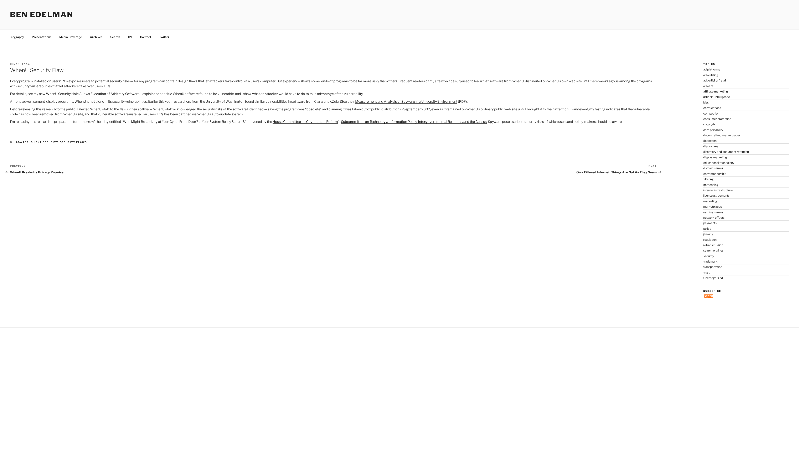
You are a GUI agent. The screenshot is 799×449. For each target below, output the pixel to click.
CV (130, 37)
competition (711, 113)
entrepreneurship (714, 173)
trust (706, 272)
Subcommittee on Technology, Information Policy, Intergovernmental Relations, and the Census (414, 122)
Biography (17, 37)
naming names (713, 212)
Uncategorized (713, 278)
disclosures (710, 146)
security (708, 256)
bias (706, 102)
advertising (710, 75)
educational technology (718, 162)
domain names (713, 168)
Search (115, 37)
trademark (710, 261)
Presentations (41, 37)
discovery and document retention (726, 151)
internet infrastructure (718, 190)
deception (710, 140)
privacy (708, 234)
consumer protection (717, 119)
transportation (712, 267)
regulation (710, 239)
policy (707, 228)
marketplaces (712, 206)
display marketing (715, 157)
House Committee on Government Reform (305, 122)
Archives (96, 37)
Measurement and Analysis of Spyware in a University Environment (406, 102)
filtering (708, 179)
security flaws (73, 142)
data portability (713, 130)
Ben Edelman (41, 14)
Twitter (164, 37)
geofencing (710, 184)
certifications (712, 108)
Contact (145, 37)
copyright (709, 124)
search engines (713, 250)
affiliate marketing (715, 91)
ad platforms (711, 69)
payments (710, 223)
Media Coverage (70, 37)
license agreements (716, 195)
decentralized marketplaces (722, 135)
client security (44, 142)
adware (22, 142)
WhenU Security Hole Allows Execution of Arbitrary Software (92, 94)
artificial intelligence (716, 97)
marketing (710, 201)
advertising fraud (714, 80)
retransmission (713, 245)
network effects (714, 217)
